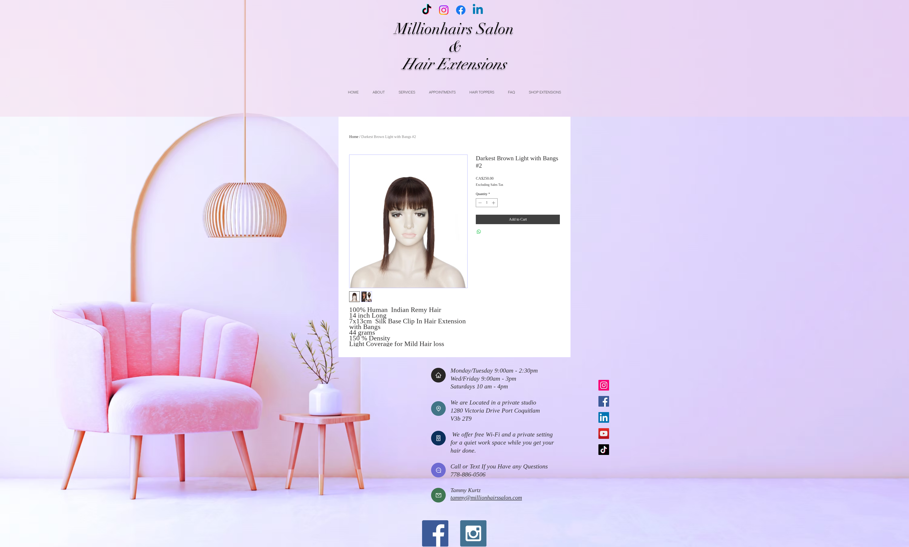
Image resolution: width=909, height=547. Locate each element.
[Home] (438, 375)
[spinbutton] (486, 203)
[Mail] (438, 495)
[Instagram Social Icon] (473, 533)
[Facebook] (460, 10)
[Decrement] (479, 203)
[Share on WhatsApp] (479, 232)
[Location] (438, 408)
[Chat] (438, 470)
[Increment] (494, 203)
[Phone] (438, 438)
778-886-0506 (468, 474)
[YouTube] (603, 433)
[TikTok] (426, 10)
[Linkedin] (478, 10)
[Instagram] (443, 10)
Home (353, 137)
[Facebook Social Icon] (435, 533)
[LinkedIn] (603, 417)
